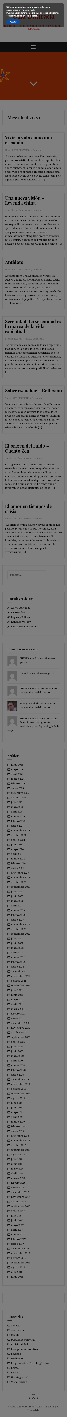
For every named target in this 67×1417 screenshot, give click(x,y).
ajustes (33, 15)
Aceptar (13, 22)
